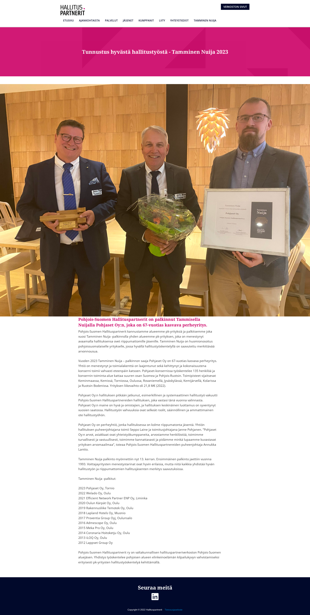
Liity (162, 20)
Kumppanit (146, 20)
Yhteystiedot (179, 20)
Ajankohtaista (89, 20)
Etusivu (68, 20)
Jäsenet (128, 20)
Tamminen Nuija (205, 20)
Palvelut (111, 20)
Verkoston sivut (235, 7)
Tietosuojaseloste (173, 609)
